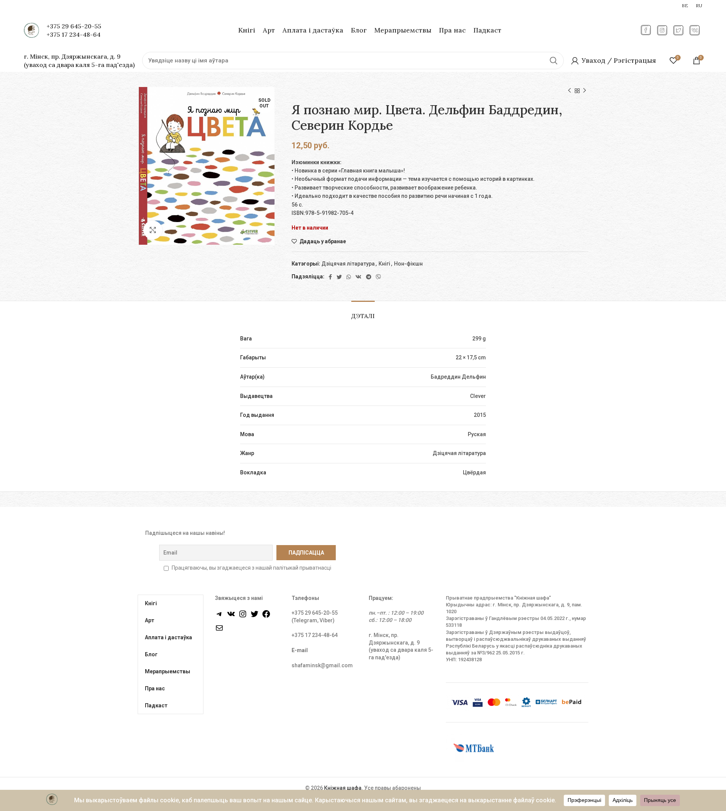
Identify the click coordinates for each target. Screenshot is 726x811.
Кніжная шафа (342, 788)
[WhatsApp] (348, 277)
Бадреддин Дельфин (458, 377)
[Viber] (378, 277)
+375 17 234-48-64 (74, 34)
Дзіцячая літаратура (348, 264)
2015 (480, 415)
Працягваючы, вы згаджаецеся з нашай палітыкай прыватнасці (251, 568)
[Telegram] (369, 277)
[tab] (363, 312)
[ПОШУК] (553, 60)
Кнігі (384, 264)
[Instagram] (242, 617)
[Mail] (219, 631)
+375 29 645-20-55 (74, 26)
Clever (478, 396)
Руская (477, 434)
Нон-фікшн (408, 264)
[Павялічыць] (152, 230)
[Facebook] (330, 277)
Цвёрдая (474, 472)
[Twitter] (339, 277)
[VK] (358, 277)
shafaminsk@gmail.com (322, 665)
